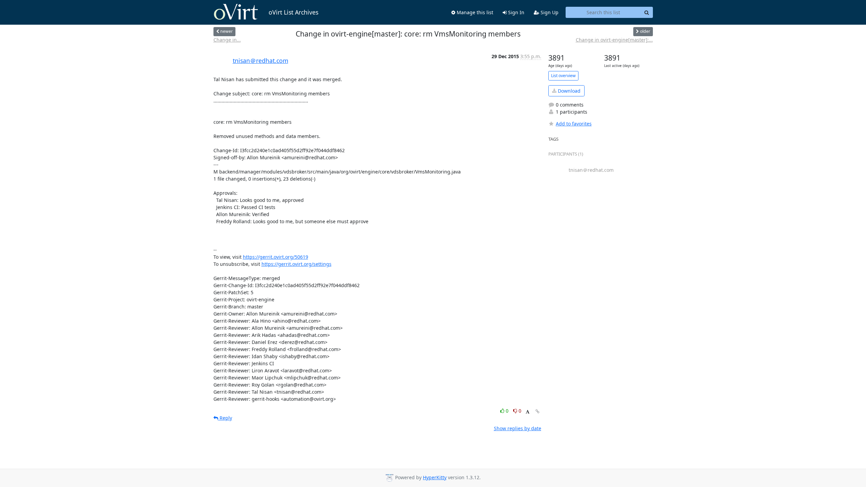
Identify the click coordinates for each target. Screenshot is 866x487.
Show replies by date (517, 428)
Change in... (227, 40)
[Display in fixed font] (527, 411)
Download (568, 91)
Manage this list (474, 12)
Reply (225, 418)
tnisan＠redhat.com (260, 60)
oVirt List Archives (293, 12)
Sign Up (549, 12)
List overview (563, 75)
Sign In (515, 12)
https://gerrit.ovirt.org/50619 (275, 257)
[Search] (647, 12)
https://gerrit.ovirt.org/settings (296, 264)
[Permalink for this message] (537, 411)
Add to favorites (574, 123)
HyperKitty (435, 477)
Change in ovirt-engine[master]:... (614, 40)
